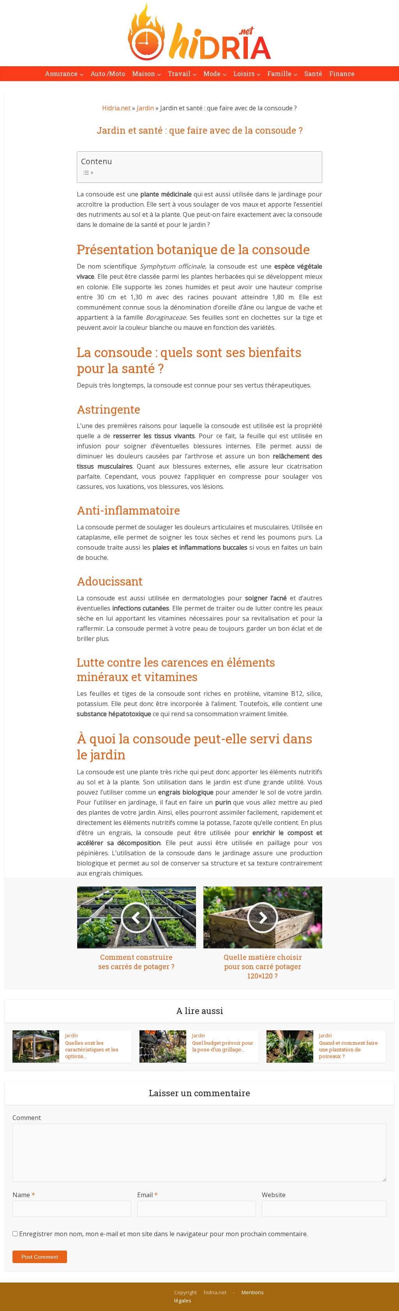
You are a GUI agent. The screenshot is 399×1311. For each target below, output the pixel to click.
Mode (212, 73)
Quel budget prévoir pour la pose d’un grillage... (222, 1046)
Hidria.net (116, 108)
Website (274, 1195)
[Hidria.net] (199, 31)
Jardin (145, 108)
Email (147, 1195)
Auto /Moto (107, 73)
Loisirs (243, 73)
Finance (342, 73)
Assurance (61, 73)
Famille (279, 73)
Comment (26, 1117)
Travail (179, 73)
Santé (313, 73)
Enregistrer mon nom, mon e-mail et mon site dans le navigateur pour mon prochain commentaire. (163, 1234)
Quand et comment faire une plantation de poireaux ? (348, 1049)
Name (23, 1195)
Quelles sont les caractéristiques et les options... (91, 1049)
